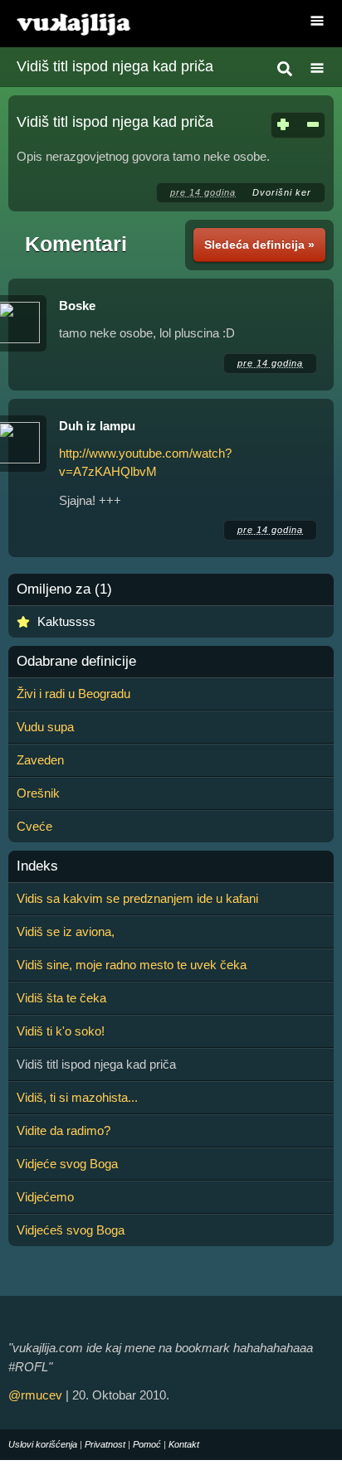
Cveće (34, 826)
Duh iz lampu (97, 426)
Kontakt (184, 1444)
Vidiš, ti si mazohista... (77, 1097)
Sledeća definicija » (259, 244)
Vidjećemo (45, 1197)
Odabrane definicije (76, 661)
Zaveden (40, 760)
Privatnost (105, 1444)
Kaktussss (66, 621)
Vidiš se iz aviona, (66, 931)
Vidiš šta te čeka (61, 998)
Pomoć (147, 1444)
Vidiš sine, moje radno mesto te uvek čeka (132, 965)
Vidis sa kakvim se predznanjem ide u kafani (137, 898)
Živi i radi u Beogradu (73, 693)
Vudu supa (45, 727)
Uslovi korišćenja (42, 1444)
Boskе (77, 305)
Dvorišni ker (281, 192)
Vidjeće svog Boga (67, 1164)
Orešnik (38, 793)
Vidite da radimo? (63, 1130)
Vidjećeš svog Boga (71, 1230)
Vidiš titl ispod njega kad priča (115, 66)
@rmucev (35, 1395)
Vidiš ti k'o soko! (61, 1031)
